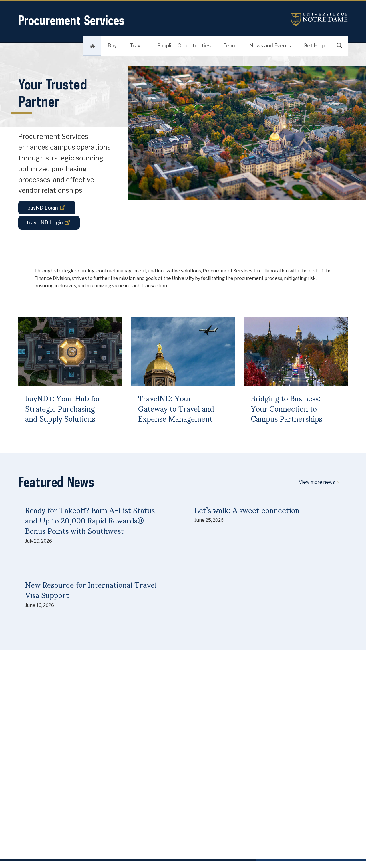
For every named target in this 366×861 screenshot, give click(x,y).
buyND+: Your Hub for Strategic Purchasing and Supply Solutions (63, 408)
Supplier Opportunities (184, 46)
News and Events (270, 46)
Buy (112, 46)
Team (230, 46)
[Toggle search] (339, 46)
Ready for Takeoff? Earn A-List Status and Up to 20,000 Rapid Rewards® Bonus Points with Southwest (90, 520)
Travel (137, 46)
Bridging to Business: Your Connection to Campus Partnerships (286, 408)
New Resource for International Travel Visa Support (91, 589)
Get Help (314, 46)
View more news (317, 482)
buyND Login (42, 208)
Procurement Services (71, 20)
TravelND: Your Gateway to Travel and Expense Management (176, 408)
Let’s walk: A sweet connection (246, 510)
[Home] (92, 46)
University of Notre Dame (319, 19)
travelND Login (45, 223)
